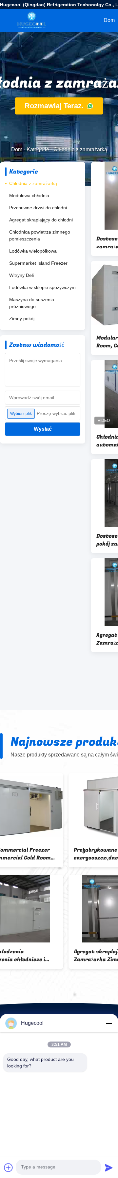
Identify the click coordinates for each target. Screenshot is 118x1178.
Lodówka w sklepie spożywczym (42, 287)
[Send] (109, 1167)
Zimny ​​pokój (21, 318)
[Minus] (109, 1023)
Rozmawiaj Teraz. (55, 106)
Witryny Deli (21, 275)
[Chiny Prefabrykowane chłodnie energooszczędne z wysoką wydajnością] (47, 807)
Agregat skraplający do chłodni (41, 219)
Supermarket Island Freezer (38, 263)
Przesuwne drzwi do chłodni (38, 207)
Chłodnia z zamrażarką (33, 183)
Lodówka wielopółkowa (33, 251)
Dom (16, 149)
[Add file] (8, 1167)
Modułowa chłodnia (29, 195)
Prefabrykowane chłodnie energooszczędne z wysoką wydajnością (39, 854)
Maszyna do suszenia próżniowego (31, 303)
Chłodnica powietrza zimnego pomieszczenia (39, 235)
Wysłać (43, 429)
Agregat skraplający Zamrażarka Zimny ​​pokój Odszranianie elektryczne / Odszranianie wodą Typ (41, 955)
